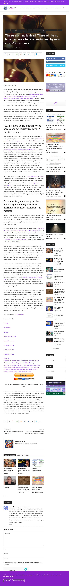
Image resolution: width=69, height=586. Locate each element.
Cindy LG (48, 152)
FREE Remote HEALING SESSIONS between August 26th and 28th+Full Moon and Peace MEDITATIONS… (37, 489)
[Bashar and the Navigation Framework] (49, 269)
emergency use (14, 365)
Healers (46, 30)
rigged (23, 369)
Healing (31, 1)
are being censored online (36, 176)
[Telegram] (36, 54)
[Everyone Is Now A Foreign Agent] (55, 228)
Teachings (37, 32)
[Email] (32, 54)
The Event (28, 8)
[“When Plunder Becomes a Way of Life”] (55, 207)
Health (51, 30)
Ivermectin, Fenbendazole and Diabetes (36, 470)
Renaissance (40, 1)
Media (35, 1)
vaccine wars (21, 372)
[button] (64, 8)
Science (21, 32)
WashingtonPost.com (10, 336)
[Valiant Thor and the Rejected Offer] (49, 333)
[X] (9, 54)
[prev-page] (5, 496)
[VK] (28, 54)
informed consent (14, 367)
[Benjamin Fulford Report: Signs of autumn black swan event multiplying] (24, 463)
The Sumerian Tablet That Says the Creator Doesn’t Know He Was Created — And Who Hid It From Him (24, 489)
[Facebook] (5, 54)
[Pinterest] (13, 54)
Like (63, 58)
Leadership (57, 1)
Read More (55, 103)
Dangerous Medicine (22, 363)
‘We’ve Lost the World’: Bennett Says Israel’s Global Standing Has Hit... (55, 192)
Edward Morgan (10, 47)
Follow (62, 62)
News (13, 32)
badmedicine (25, 360)
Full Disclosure (36, 30)
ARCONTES (10, 13)
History (55, 30)
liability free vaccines (26, 367)
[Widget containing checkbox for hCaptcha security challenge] (16, 570)
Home (22, 8)
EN (5, 3)
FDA (21, 365)
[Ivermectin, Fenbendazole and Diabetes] (38, 463)
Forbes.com (7, 327)
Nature (62, 1)
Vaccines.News (19, 314)
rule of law (29, 369)
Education (25, 30)
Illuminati (60, 30)
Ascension (6, 1)
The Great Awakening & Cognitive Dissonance (13, 432)
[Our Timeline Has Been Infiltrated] (10, 480)
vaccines (28, 372)
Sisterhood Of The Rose (28, 32)
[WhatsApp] (17, 54)
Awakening (13, 30)
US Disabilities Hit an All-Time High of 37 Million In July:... (59, 315)
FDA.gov (6, 332)
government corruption (30, 365)
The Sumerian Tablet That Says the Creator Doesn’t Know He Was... (59, 291)
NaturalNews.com (9, 341)
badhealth (17, 360)
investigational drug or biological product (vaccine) (20, 150)
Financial (52, 1)
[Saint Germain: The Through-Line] (49, 308)
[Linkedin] (24, 54)
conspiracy (12, 363)
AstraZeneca (10, 360)
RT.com (6, 323)
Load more (55, 348)
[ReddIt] (20, 54)
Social (51, 8)
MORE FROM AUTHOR (23, 455)
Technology (46, 1)
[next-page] (7, 496)
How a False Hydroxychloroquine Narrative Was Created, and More (34, 432)
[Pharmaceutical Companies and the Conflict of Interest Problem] (10, 463)
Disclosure (19, 30)
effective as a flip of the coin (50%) (15, 239)
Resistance (36, 8)
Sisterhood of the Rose (23, 1)
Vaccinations (42, 32)
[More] (40, 54)
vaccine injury (12, 372)
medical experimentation (13, 369)
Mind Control (8, 32)
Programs (44, 8)
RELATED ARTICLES (10, 455)
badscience (32, 360)
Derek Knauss (49, 238)
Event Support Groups (13, 1)
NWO (17, 32)
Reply (10, 524)
